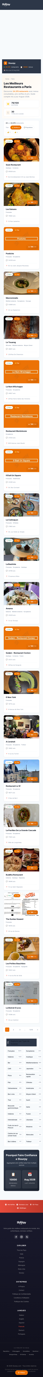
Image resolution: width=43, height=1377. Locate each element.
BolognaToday (13, 1354)
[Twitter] (27, 1237)
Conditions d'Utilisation (21, 1298)
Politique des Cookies (21, 1301)
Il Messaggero (16, 1351)
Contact (21, 1290)
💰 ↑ (9, 132)
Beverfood (35, 1351)
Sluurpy (21, 1273)
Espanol (21, 1323)
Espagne (22, 1261)
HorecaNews (26, 1351)
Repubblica (6, 1351)
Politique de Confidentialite (21, 1294)
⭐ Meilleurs (16, 127)
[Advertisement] (21, 33)
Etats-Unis (21, 1269)
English (21, 1319)
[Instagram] (21, 1237)
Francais (21, 1326)
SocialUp (31, 1354)
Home (7, 79)
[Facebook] (16, 1237)
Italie (21, 1254)
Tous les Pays (21, 1250)
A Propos (21, 1286)
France (21, 1258)
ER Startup (23, 1354)
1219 (31, 1030)
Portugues (21, 1334)
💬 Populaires (28, 127)
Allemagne (21, 1265)
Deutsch (21, 1330)
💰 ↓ (16, 132)
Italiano (21, 1315)
